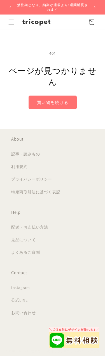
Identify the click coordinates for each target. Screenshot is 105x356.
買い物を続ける (52, 102)
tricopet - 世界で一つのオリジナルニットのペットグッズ (58, 351)
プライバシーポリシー (31, 179)
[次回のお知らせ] (94, 7)
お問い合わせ (23, 312)
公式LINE (19, 300)
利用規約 (19, 166)
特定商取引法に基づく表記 (35, 191)
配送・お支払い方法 (29, 227)
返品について (23, 239)
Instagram (20, 287)
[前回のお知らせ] (10, 7)
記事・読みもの (25, 153)
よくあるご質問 (25, 252)
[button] (11, 22)
